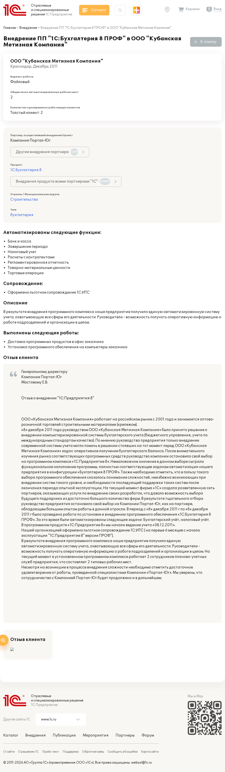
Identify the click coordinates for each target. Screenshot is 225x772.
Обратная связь (93, 751)
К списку (208, 42)
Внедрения (28, 28)
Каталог (10, 735)
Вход (218, 9)
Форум (148, 735)
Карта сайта (150, 751)
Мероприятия (96, 735)
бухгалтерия (21, 215)
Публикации (64, 735)
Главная (9, 28)
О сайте (9, 751)
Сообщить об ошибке (122, 751)
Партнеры (125, 735)
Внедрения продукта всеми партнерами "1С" (63, 181)
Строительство (24, 199)
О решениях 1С (28, 751)
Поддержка (71, 751)
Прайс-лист (50, 751)
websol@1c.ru (141, 763)
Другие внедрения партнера (46, 152)
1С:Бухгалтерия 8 (26, 170)
